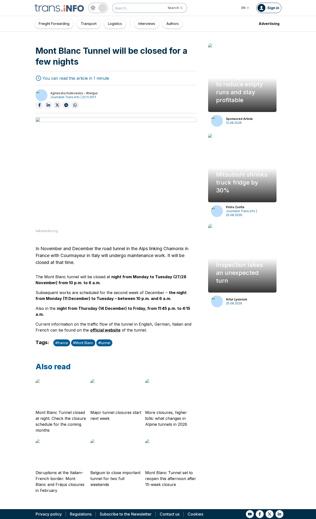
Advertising (269, 23)
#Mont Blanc (83, 343)
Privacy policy (49, 514)
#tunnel (104, 343)
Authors (172, 23)
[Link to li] (279, 514)
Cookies (195, 514)
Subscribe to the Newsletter (126, 514)
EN (243, 8)
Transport (89, 23)
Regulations (81, 514)
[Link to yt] (250, 514)
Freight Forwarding (54, 23)
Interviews (146, 23)
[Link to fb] (260, 514)
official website (105, 330)
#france (61, 343)
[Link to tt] (270, 514)
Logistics (115, 23)
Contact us (169, 514)
